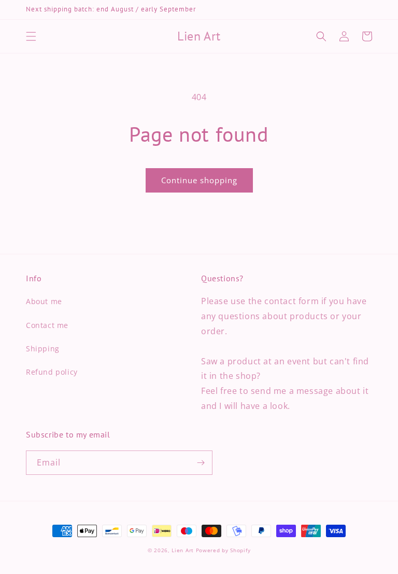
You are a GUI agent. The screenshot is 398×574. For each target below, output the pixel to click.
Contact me (47, 325)
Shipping (43, 348)
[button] (31, 36)
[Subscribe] (200, 462)
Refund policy (52, 372)
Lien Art (183, 550)
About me (44, 301)
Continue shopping (199, 180)
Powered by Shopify (223, 550)
